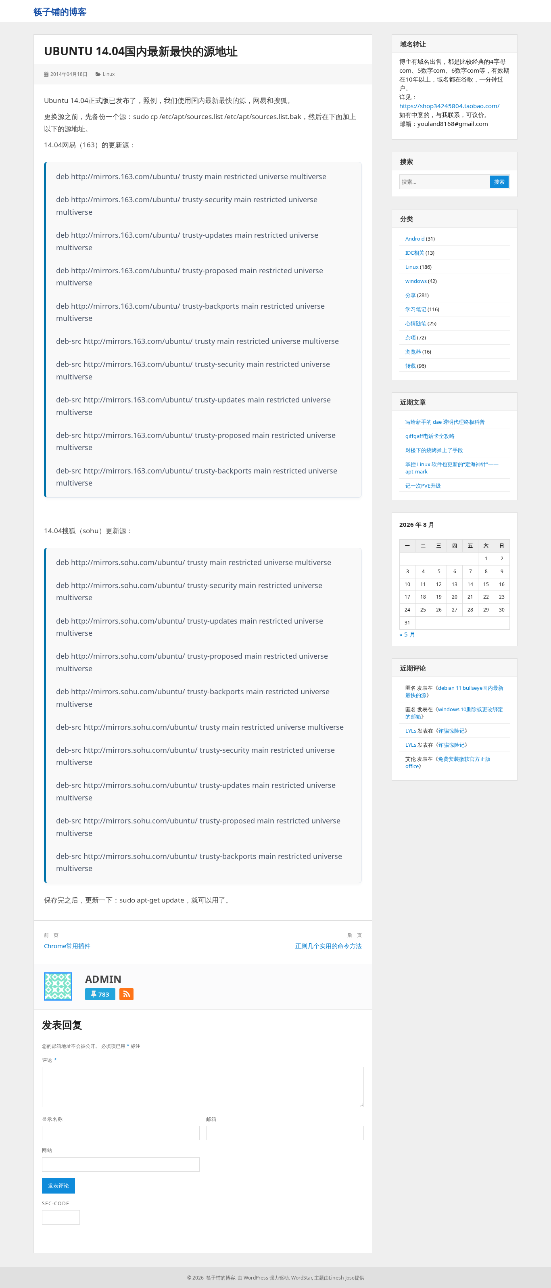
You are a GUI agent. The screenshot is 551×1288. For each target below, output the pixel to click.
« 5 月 (407, 634)
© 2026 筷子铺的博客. (211, 1277)
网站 (47, 1150)
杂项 (410, 337)
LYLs (410, 730)
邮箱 (211, 1119)
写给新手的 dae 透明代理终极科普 (445, 421)
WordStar (301, 1277)
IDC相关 (414, 252)
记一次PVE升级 (423, 485)
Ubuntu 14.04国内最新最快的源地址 (141, 51)
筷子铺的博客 (60, 11)
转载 (410, 365)
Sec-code (55, 1203)
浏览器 (413, 351)
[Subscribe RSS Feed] (126, 994)
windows (416, 281)
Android (415, 238)
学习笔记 (415, 309)
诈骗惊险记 (451, 730)
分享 (410, 295)
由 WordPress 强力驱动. (264, 1277)
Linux (109, 74)
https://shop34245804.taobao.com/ (449, 106)
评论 (49, 1060)
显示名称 (52, 1119)
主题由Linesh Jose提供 (339, 1277)
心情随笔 (415, 323)
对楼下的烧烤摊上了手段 (434, 450)
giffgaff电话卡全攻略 (430, 436)
